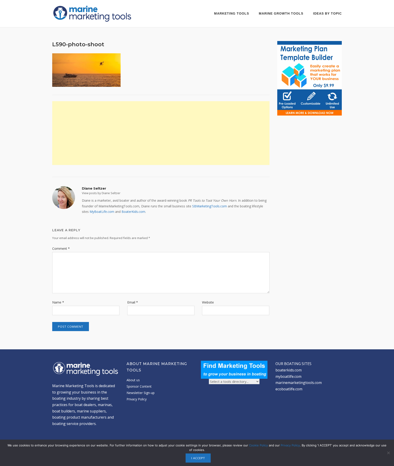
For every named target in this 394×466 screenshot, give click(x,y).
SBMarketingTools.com (209, 206)
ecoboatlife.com (288, 388)
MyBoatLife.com (102, 211)
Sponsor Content (139, 386)
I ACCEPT (198, 458)
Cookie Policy (258, 445)
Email (132, 302)
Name (58, 302)
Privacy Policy (137, 399)
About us (133, 380)
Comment (61, 248)
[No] (388, 453)
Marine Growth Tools (281, 13)
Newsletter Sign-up (141, 393)
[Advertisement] (161, 133)
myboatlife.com (288, 376)
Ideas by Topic (327, 13)
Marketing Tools (231, 13)
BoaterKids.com (133, 211)
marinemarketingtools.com (298, 382)
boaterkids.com (288, 370)
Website (208, 302)
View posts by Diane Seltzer (101, 193)
